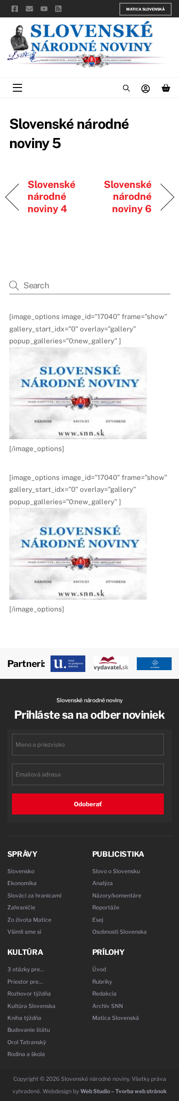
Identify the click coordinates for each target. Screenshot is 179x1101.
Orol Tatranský (26, 1042)
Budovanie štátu (28, 1029)
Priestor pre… (25, 981)
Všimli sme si (24, 931)
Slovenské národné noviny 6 (123, 196)
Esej (97, 919)
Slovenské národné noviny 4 (52, 196)
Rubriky (102, 981)
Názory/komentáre (116, 895)
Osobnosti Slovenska (119, 931)
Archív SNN (107, 1005)
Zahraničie (21, 907)
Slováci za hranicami (34, 895)
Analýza (102, 883)
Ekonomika (22, 883)
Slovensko (20, 871)
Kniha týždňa (24, 1017)
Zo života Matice (29, 919)
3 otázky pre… (26, 969)
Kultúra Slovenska (31, 1005)
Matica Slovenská (145, 9)
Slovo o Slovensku (116, 871)
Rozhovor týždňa (29, 993)
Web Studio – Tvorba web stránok (123, 1091)
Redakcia (104, 993)
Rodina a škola (26, 1054)
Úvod (99, 969)
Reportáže (105, 907)
